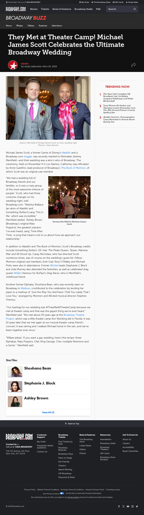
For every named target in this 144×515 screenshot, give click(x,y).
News (9, 25)
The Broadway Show (102, 2)
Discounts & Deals (66, 477)
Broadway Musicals (63, 448)
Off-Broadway (64, 473)
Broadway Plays (65, 454)
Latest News (85, 445)
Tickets (45, 9)
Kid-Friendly (63, 461)
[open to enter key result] (134, 9)
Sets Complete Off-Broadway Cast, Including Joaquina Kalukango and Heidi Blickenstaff (118, 97)
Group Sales (133, 2)
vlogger (28, 156)
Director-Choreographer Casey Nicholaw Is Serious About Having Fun (119, 119)
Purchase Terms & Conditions (72, 490)
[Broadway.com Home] (16, 9)
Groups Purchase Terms (95, 490)
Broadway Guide (84, 9)
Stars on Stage (65, 458)
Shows (34, 9)
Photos (19, 25)
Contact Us (11, 444)
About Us (127, 439)
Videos (30, 25)
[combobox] (122, 9)
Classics (62, 465)
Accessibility (128, 447)
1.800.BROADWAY (24, 2)
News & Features (61, 9)
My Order (85, 2)
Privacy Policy (30, 490)
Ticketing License (113, 490)
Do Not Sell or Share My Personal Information (83, 493)
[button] (133, 66)
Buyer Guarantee (130, 451)
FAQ (98, 9)
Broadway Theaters (105, 448)
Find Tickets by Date (65, 442)
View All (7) (48, 412)
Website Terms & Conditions (48, 490)
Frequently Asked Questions (45, 446)
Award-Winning (65, 469)
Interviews (57, 25)
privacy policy (73, 497)
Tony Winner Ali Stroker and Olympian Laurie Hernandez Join (119, 109)
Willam (18, 273)
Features (43, 25)
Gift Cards (119, 2)
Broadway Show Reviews (107, 458)
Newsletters (105, 439)
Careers (126, 443)
